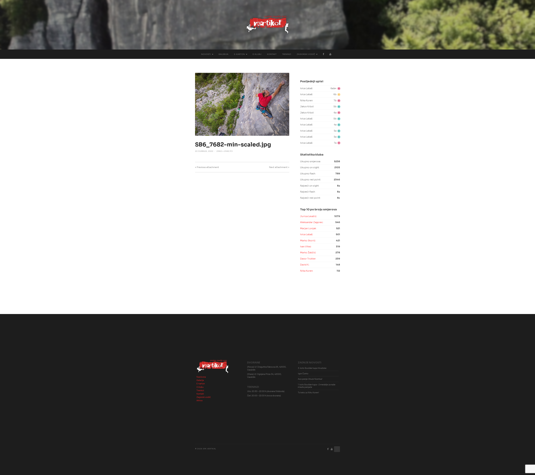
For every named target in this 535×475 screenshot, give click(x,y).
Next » (279, 167)
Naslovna (201, 377)
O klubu (257, 54)
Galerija (223, 54)
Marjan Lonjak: (308, 228)
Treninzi (286, 54)
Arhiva (199, 400)
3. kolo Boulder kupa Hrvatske (312, 368)
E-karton (239, 54)
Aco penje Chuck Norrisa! (310, 379)
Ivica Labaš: (306, 234)
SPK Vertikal (209, 449)
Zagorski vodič (306, 54)
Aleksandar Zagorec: (311, 222)
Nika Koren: (306, 270)
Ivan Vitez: (305, 246)
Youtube (330, 54)
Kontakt (272, 54)
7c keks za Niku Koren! (308, 392)
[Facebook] (327, 449)
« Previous (207, 167)
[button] (320, 88)
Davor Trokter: (308, 258)
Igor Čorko (303, 373)
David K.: (304, 264)
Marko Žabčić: (308, 252)
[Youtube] (331, 449)
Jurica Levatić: (308, 216)
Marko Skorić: (308, 240)
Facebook (323, 54)
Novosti (206, 54)
